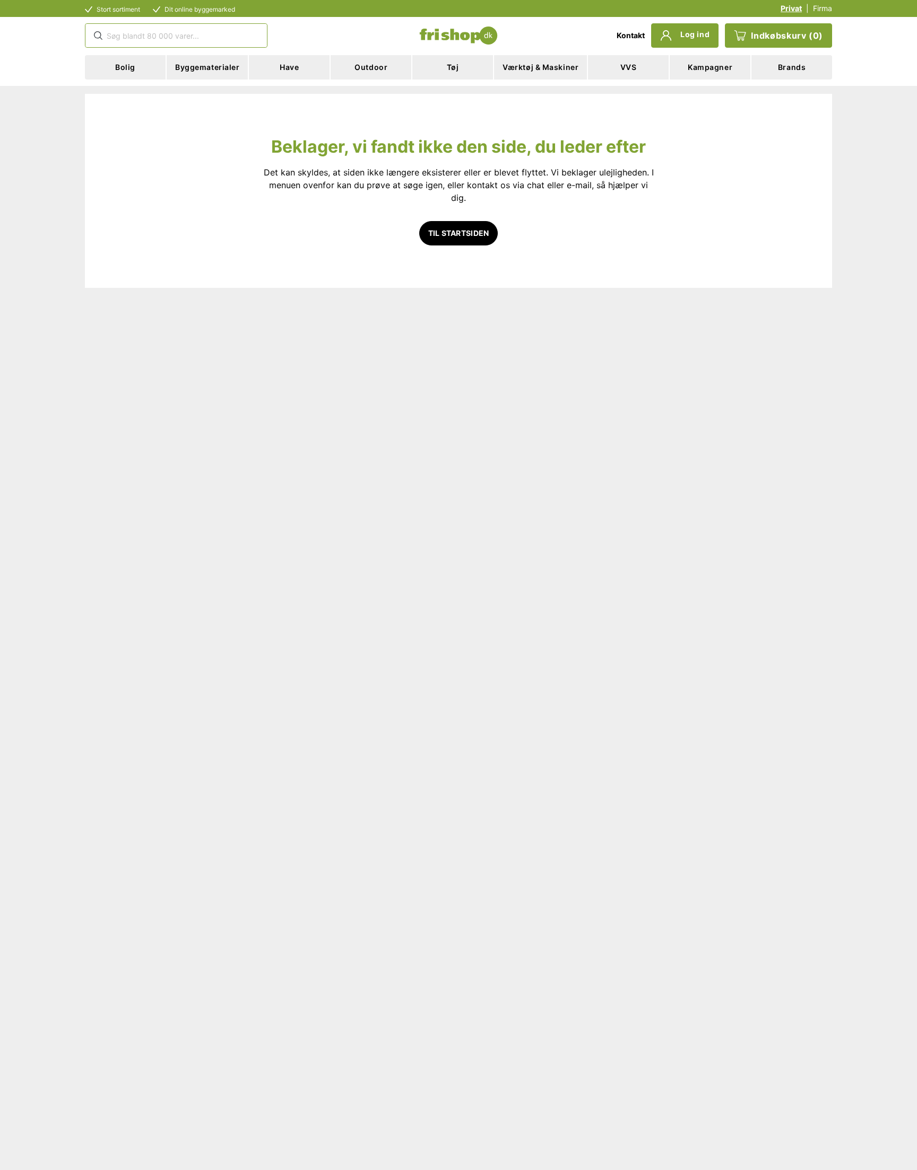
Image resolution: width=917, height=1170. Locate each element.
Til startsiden (458, 232)
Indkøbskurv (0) (787, 35)
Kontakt (631, 35)
